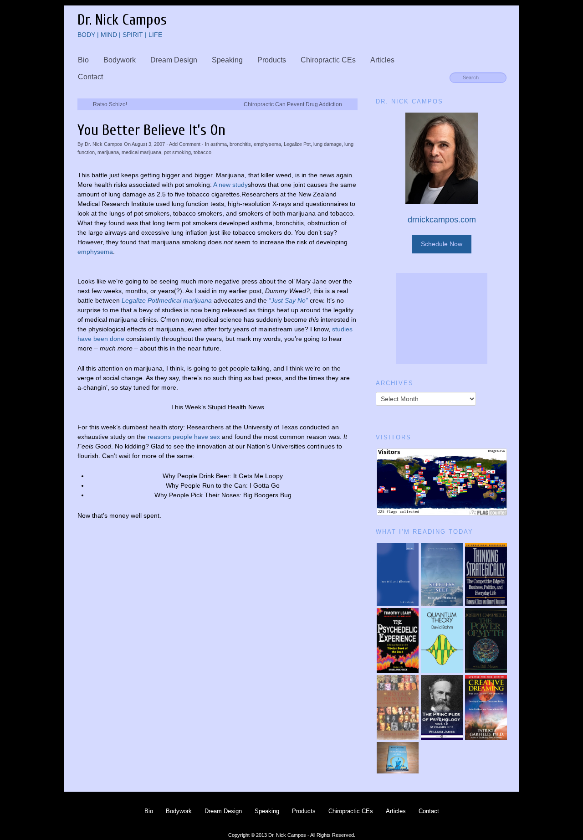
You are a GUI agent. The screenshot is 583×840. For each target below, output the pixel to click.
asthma (218, 144)
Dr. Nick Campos (104, 144)
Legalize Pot (297, 144)
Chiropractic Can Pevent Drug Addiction (293, 104)
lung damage (327, 144)
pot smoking (177, 152)
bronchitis (240, 144)
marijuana (108, 152)
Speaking (227, 60)
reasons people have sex (184, 436)
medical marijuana (141, 152)
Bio (83, 60)
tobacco (202, 152)
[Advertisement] (441, 318)
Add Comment (184, 144)
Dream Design (173, 60)
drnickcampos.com (442, 219)
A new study (230, 184)
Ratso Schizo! (110, 104)
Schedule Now (441, 243)
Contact (90, 77)
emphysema (267, 144)
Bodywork (119, 60)
